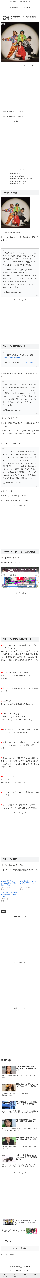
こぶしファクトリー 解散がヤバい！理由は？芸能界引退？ (9, 895)
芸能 (4, 911)
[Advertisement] (20, 87)
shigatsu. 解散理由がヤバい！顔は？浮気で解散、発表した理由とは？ (9, 883)
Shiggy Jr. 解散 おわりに (18, 183)
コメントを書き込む (20, 1248)
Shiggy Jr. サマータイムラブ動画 (21, 178)
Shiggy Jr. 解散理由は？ (18, 176)
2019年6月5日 (27, 362)
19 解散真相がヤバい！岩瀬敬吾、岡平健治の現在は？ (28, 883)
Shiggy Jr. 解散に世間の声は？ (20, 181)
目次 (17, 169)
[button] (36, 575)
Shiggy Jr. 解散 (15, 173)
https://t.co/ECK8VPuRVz (13, 358)
